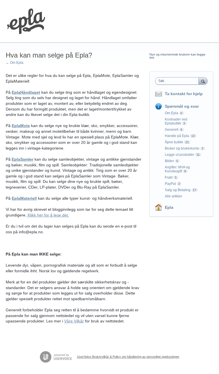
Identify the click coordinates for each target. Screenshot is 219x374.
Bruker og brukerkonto (182, 148)
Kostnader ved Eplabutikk (176, 121)
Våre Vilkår (74, 321)
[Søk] (203, 80)
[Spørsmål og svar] (26, 21)
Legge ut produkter (179, 155)
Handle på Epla (177, 136)
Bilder (169, 161)
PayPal (170, 184)
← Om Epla (14, 63)
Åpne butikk (174, 142)
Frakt (169, 177)
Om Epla (171, 113)
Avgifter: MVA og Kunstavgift (177, 169)
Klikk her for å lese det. (48, 215)
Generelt (171, 130)
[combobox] (178, 81)
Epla (169, 207)
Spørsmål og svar (182, 106)
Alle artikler (173, 196)
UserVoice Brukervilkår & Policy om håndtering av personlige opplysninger (128, 356)
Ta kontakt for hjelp (184, 94)
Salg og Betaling (177, 190)
